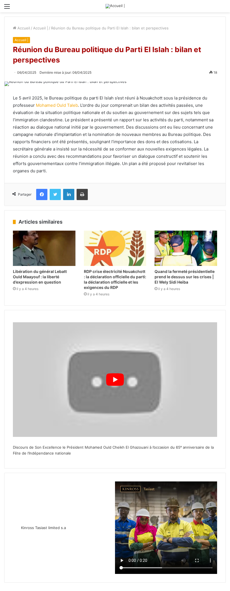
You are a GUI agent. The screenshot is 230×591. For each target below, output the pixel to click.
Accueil (23, 28)
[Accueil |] (115, 6)
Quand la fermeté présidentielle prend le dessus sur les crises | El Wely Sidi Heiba (185, 276)
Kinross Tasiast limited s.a (43, 527)
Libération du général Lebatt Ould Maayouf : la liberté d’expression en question (40, 276)
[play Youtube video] (115, 379)
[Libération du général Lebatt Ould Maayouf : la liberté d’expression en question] (44, 248)
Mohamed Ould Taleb (57, 105)
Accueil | (40, 28)
